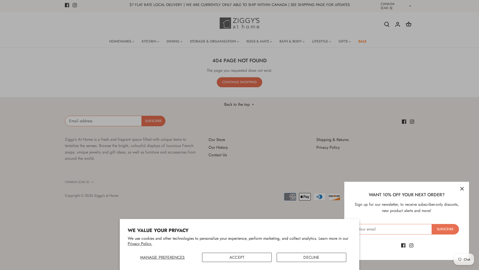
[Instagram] (411, 245)
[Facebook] (403, 245)
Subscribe (445, 229)
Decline (311, 257)
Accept (237, 257)
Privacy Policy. (140, 243)
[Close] (462, 188)
